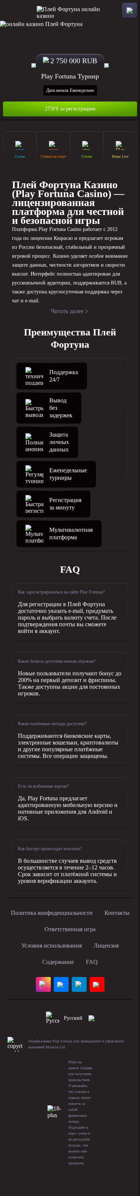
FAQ (92, 962)
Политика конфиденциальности (52, 913)
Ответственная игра (70, 929)
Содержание (58, 962)
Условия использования (51, 945)
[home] (70, 10)
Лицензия (106, 945)
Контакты (117, 913)
